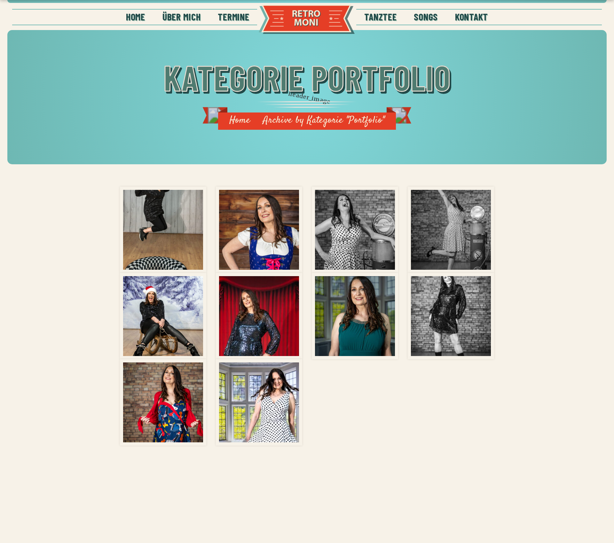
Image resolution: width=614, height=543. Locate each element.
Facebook (479, 508)
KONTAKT (471, 16)
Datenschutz (369, 508)
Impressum (427, 508)
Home (135, 16)
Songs (426, 16)
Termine (233, 16)
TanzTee (380, 16)
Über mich (181, 16)
